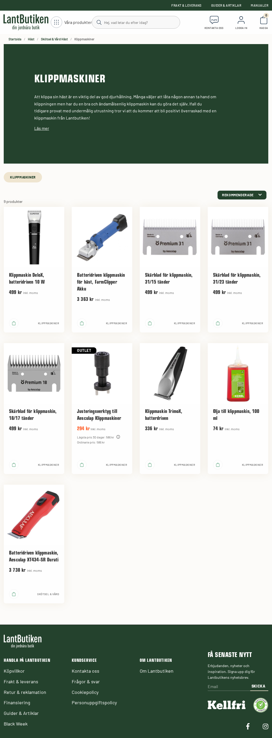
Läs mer (41, 128)
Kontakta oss (85, 671)
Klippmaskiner (23, 177)
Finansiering (17, 702)
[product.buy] (14, 323)
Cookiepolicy (85, 692)
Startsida (14, 39)
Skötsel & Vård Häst (54, 39)
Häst (31, 39)
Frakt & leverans (186, 5)
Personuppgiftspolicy (94, 702)
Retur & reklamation (25, 692)
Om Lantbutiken (156, 671)
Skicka (259, 686)
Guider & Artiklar (226, 5)
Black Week (16, 724)
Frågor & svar (86, 681)
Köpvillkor (14, 671)
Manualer (259, 5)
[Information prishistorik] (118, 437)
